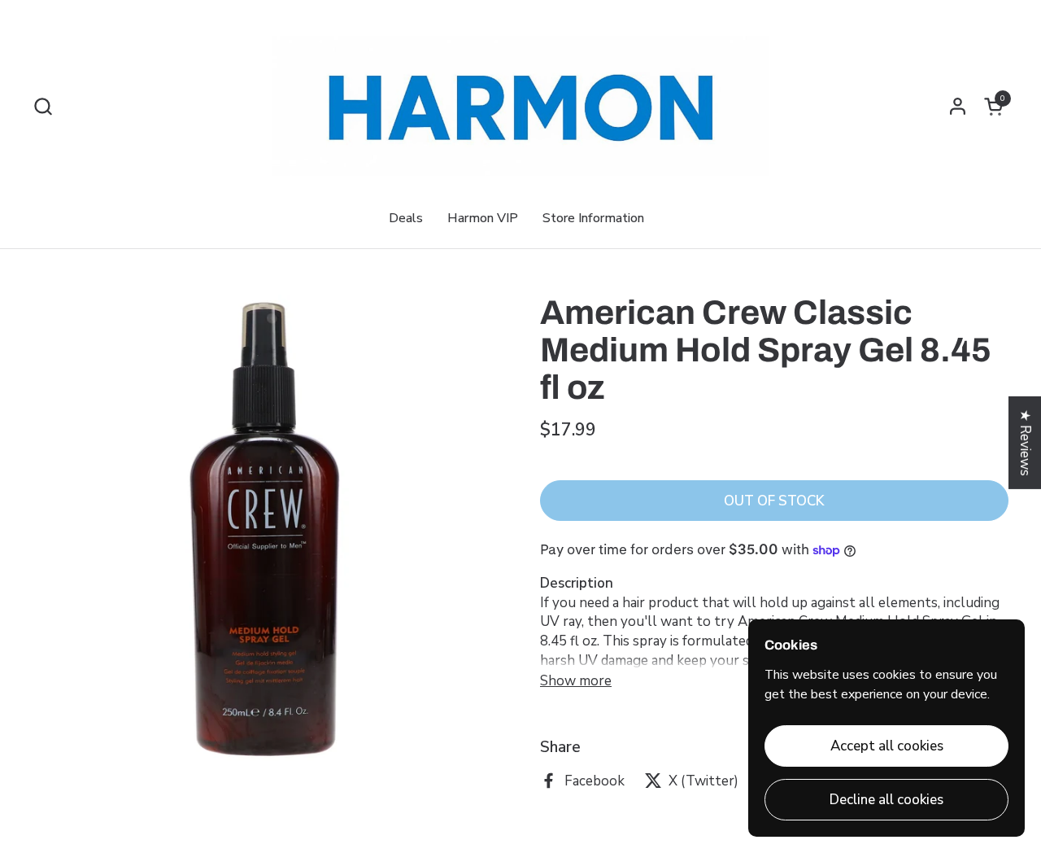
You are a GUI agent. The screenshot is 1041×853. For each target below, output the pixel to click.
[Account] (957, 106)
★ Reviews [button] (1025, 442)
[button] (43, 106)
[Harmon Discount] (520, 105)
